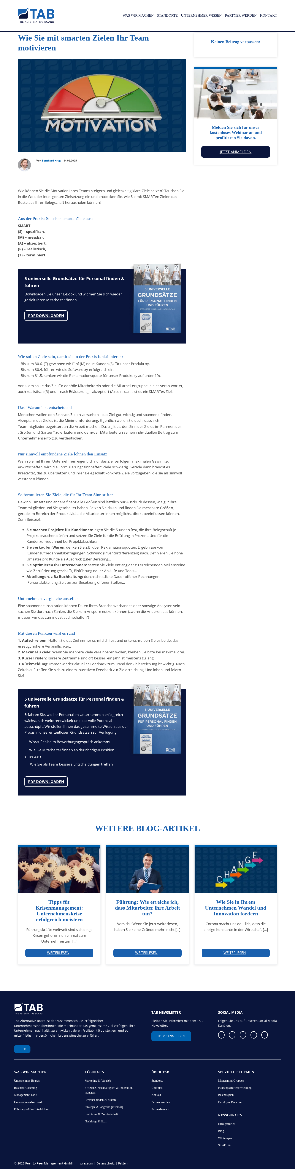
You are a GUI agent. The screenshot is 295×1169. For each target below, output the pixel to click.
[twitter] (243, 1035)
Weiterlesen (58, 952)
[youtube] (254, 1035)
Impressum (85, 1163)
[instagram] (264, 1035)
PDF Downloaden (46, 315)
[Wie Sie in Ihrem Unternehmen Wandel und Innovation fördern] (236, 869)
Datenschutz (106, 1163)
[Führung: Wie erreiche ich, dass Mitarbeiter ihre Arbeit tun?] (147, 869)
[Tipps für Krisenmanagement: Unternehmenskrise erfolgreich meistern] (59, 869)
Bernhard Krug (51, 160)
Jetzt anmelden (236, 151)
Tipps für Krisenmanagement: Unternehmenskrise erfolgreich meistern (59, 910)
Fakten (123, 1163)
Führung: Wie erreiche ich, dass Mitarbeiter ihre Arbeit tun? (147, 907)
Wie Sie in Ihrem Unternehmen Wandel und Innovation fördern (235, 907)
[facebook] (221, 1035)
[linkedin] (232, 1035)
